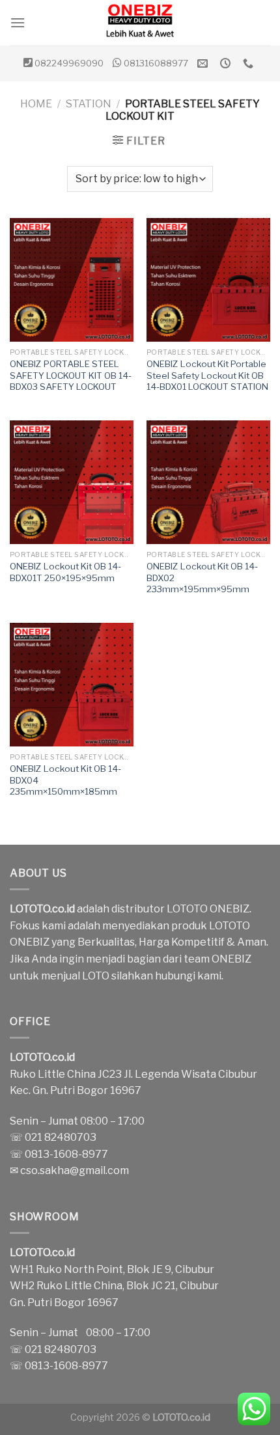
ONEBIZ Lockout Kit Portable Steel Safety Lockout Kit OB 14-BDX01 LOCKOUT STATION (207, 375)
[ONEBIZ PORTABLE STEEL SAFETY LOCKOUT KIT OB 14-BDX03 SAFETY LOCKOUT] (71, 280)
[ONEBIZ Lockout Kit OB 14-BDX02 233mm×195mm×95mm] (208, 482)
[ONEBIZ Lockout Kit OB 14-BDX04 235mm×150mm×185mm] (71, 684)
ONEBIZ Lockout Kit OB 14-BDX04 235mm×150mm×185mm (65, 780)
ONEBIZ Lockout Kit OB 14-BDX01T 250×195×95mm (65, 572)
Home (36, 104)
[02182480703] (250, 63)
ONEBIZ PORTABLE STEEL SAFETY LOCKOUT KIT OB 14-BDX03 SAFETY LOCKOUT (71, 375)
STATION (88, 104)
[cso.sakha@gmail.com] (204, 63)
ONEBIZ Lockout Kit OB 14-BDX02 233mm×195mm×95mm (202, 577)
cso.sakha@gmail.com (74, 1170)
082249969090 (69, 63)
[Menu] (17, 22)
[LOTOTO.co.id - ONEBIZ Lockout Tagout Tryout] (140, 23)
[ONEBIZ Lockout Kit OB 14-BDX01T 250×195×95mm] (71, 482)
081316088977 (156, 63)
